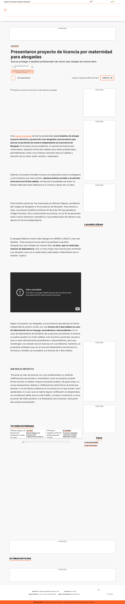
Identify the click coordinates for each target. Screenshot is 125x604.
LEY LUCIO (29, 430)
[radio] (85, 2)
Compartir (106, 78)
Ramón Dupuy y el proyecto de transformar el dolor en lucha (35, 435)
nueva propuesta (22, 136)
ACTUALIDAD (67, 430)
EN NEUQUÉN (14, 46)
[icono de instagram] (115, 10)
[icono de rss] (119, 10)
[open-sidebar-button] (5, 10)
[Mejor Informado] (62, 10)
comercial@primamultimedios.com (45, 591)
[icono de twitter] (111, 10)
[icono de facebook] (107, 10)
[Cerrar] (32, 71)
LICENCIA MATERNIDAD (91, 442)
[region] (62, 34)
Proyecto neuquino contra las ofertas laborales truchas (70, 435)
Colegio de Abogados (90, 445)
